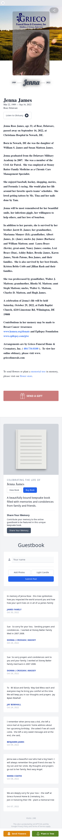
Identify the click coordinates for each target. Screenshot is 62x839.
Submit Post (31, 579)
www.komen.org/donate (16, 331)
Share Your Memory (18, 530)
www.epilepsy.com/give (16, 336)
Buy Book (30, 490)
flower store (26, 376)
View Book (14, 490)
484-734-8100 (31, 348)
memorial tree (38, 371)
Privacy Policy (22, 826)
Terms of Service (39, 826)
